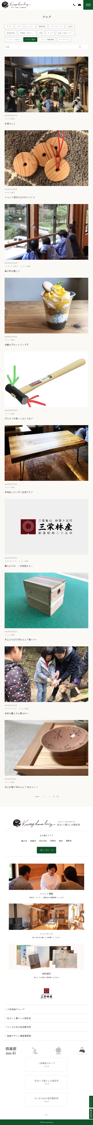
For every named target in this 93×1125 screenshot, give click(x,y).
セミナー (30, 26)
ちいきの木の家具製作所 (19, 1027)
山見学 (70, 26)
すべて (9, 26)
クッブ (50, 33)
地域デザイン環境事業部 (19, 1035)
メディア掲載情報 (47, 39)
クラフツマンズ (56, 26)
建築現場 (42, 26)
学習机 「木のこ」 (27, 33)
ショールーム (91, 1101)
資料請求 (91, 1114)
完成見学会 (11, 33)
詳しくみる (44, 850)
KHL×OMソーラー (65, 33)
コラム (19, 26)
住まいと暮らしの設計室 (19, 1018)
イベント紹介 (30, 39)
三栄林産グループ (15, 1009)
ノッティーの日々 (13, 39)
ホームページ (64, 39)
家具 (41, 33)
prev (37, 796)
